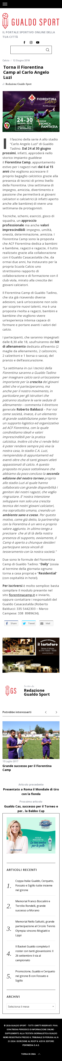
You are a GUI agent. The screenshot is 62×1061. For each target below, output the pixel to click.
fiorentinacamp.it (22, 595)
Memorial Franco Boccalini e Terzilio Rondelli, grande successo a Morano (32, 905)
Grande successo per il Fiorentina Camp (27, 768)
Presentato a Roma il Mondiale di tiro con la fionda (31, 789)
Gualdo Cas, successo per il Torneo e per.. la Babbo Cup (31, 806)
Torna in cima (28, 1054)
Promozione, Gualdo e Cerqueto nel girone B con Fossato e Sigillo (35, 976)
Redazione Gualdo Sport (18, 84)
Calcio (5, 60)
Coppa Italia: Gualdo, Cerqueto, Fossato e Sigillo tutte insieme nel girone (34, 885)
